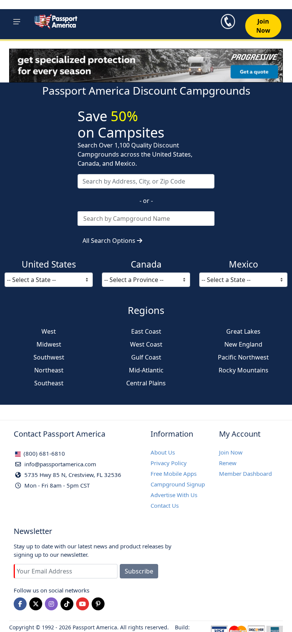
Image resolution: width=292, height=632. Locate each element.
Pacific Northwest (243, 357)
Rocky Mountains (243, 370)
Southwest (48, 357)
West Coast (146, 344)
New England (243, 344)
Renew (227, 463)
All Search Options (110, 240)
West (48, 331)
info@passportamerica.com (59, 464)
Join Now (231, 452)
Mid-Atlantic (146, 370)
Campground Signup (178, 484)
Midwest (48, 344)
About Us (163, 452)
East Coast (146, 331)
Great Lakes (243, 331)
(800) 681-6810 (43, 453)
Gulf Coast (146, 357)
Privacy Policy (169, 463)
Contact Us (165, 505)
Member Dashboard (245, 473)
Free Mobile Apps (174, 473)
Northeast (48, 370)
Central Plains (146, 383)
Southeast (48, 383)
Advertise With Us (174, 495)
